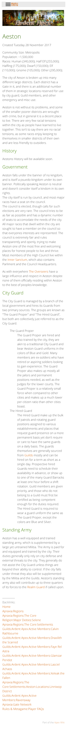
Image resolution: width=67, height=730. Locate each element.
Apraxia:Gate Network (16, 704)
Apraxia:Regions (13, 611)
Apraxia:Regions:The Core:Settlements (27, 624)
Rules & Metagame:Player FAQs (23, 709)
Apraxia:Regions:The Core (19, 616)
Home (6, 607)
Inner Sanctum (17, 260)
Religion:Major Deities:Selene (21, 620)
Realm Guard (36, 587)
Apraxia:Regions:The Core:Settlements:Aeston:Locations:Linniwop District (32, 686)
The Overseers (38, 271)
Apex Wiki (59, 722)
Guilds (28, 455)
